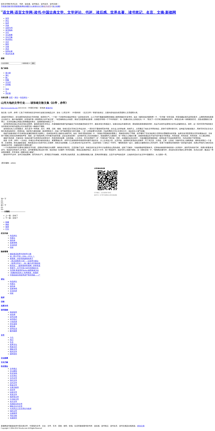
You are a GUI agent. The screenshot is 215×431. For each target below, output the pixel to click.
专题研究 (13, 418)
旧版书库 (10, 6)
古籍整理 (13, 413)
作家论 (12, 238)
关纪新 (8, 93)
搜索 (33, 63)
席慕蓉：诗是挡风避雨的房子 (21, 259)
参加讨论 (49, 108)
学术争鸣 (13, 373)
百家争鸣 (13, 243)
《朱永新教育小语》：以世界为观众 (24, 261)
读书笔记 (13, 319)
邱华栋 (8, 85)
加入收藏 (56, 6)
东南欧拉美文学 (16, 404)
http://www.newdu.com (9, 108)
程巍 (7, 80)
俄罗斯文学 (14, 397)
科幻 (11, 340)
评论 (16, 97)
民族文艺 (13, 347)
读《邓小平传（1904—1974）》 (22, 256)
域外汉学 (13, 411)
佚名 (7, 89)
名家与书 (4, 306)
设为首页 (47, 6)
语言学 (12, 390)
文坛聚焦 (13, 371)
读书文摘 (13, 317)
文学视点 (13, 369)
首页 (11, 97)
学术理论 (4, 366)
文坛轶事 (4, 358)
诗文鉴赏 (13, 324)
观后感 (12, 326)
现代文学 (13, 380)
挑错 (7, 224)
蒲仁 (7, 75)
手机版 (3, 6)
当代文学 (13, 383)
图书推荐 (13, 331)
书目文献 (13, 416)
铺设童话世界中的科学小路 (20, 254)
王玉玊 (8, 82)
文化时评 (13, 245)
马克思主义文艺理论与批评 (20, 409)
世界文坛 (13, 344)
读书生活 (13, 329)
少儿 (11, 337)
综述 (11, 247)
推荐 (7, 227)
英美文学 (13, 394)
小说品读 (13, 321)
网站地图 (25, 6)
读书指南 (4, 310)
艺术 (11, 342)
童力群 (8, 73)
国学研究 (13, 354)
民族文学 (13, 385)
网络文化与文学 (16, 406)
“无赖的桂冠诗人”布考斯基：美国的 (24, 273)
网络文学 (13, 349)
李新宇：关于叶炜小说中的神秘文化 (24, 268)
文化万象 (4, 362)
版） (7, 78)
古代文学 (13, 378)
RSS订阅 (39, 6)
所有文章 (141, 426)
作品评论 (23, 97)
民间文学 (13, 351)
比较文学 (13, 392)
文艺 (2, 335)
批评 (2, 297)
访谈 (2, 301)
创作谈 (12, 240)
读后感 (12, 314)
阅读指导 (13, 312)
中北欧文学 (14, 399)
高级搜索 (17, 6)
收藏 (7, 222)
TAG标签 (32, 6)
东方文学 (13, 401)
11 (6, 91)
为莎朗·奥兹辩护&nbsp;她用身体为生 (24, 270)
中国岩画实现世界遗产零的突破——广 (25, 275)
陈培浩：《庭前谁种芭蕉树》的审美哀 (25, 266)
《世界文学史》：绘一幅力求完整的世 (25, 263)
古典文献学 (14, 387)
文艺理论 (13, 376)
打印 (7, 229)
